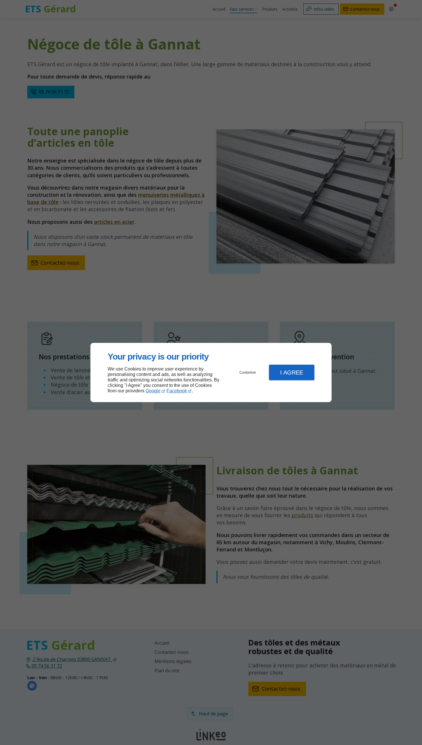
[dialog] (211, 372)
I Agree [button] (291, 372)
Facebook (177, 390)
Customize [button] (247, 372)
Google (153, 390)
